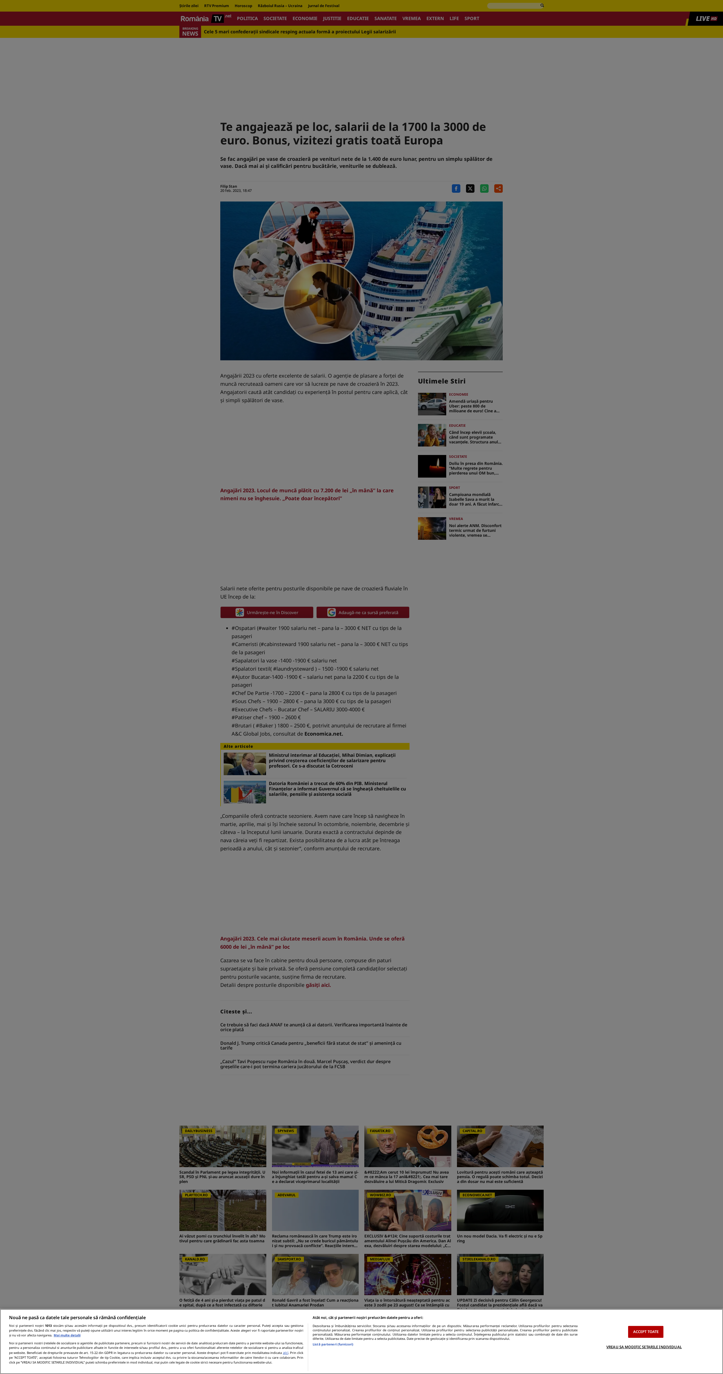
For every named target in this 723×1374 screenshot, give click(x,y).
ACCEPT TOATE (646, 1331)
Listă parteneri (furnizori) (333, 1344)
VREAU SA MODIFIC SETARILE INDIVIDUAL (644, 1346)
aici (285, 1352)
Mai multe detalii (67, 1335)
